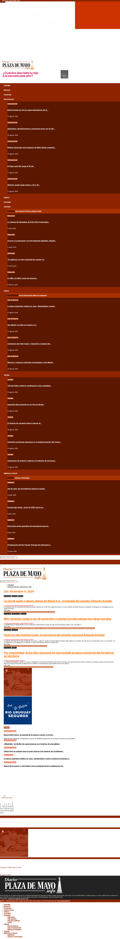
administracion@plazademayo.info (18, 899)
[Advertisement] (60, 43)
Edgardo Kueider (25, 612)
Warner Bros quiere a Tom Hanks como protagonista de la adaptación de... (34, 766)
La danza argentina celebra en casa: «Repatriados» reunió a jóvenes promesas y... (37, 759)
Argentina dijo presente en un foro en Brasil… (26, 405)
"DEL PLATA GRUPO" (63, 901)
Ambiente (11, 482)
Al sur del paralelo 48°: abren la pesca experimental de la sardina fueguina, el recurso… (26, 25)
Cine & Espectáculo (10, 740)
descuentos (63, 628)
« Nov (2, 815)
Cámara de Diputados (11, 667)
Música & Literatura (10, 731)
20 (9, 808)
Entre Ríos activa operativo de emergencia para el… (28, 526)
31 (3, 813)
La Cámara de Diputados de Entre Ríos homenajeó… (28, 222)
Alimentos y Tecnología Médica (44, 628)
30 (1, 813)
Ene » (7, 815)
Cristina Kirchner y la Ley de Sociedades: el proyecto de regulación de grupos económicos (27, 12)
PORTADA (7, 85)
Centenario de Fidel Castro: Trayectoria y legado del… (29, 344)
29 (13, 810)
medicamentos (72, 628)
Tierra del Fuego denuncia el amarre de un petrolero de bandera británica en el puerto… (26, 15)
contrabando (15, 612)
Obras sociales (82, 628)
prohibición (41, 667)
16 (1, 808)
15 (12, 806)
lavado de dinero (37, 612)
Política (6, 197)
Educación (11, 216)
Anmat (57, 628)
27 (9, 810)
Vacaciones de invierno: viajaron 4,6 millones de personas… (32, 461)
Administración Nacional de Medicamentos (18, 628)
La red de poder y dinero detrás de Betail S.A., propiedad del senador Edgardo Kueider (58, 601)
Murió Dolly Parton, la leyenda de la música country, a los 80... (29, 735)
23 (1, 810)
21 (10, 808)
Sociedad (7, 207)
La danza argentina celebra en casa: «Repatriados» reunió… (32, 306)
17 (3, 808)
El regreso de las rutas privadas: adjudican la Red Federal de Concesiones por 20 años (25, 28)
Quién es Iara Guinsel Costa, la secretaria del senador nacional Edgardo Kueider (54, 635)
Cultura (6, 291)
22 (13, 808)
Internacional (9, 99)
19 (7, 808)
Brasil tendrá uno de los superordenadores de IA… (28, 110)
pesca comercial (31, 667)
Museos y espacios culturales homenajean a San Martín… (31, 362)
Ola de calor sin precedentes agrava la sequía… (27, 489)
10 (3, 806)
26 (7, 810)
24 (3, 810)
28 (11, 810)
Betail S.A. (7, 612)
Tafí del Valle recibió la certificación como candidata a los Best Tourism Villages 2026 (25, 7)
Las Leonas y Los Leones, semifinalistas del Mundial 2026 (17, 10)
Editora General (10, 605)
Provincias (7, 94)
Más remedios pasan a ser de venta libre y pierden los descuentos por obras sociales (57, 618)
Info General (16, 614)
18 (5, 808)
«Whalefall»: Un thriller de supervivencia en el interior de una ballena (32, 744)
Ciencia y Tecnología (15, 937)
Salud (10, 922)
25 (5, 810)
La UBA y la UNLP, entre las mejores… (23, 278)
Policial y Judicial (14, 921)
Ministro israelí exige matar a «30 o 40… (24, 185)
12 (7, 806)
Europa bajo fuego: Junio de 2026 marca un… (26, 507)
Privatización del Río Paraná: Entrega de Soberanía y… (29, 545)
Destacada (7, 596)
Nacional (7, 90)
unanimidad (49, 667)
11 (5, 806)
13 (8, 806)
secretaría (31, 646)
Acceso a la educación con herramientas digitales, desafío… (32, 241)
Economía (7, 202)
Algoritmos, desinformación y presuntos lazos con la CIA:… (31, 129)
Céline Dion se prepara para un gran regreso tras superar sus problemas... (34, 751)
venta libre (91, 628)
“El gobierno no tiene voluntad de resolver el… (26, 260)
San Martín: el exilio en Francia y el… (22, 325)
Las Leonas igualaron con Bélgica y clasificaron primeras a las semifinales (22, 18)
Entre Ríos (22, 667)
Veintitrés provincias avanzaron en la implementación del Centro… (34, 442)
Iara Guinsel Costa (21, 646)
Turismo (6, 375)
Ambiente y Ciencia (10, 473)
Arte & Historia (13, 300)
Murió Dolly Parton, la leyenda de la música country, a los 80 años (19, 4)
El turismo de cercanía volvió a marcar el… (25, 423)
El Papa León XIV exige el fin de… (21, 166)
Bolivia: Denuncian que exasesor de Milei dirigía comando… (32, 148)
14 (11, 806)
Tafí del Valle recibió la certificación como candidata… (29, 386)
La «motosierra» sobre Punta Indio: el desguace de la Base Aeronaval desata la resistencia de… (28, 23)
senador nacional (49, 612)
